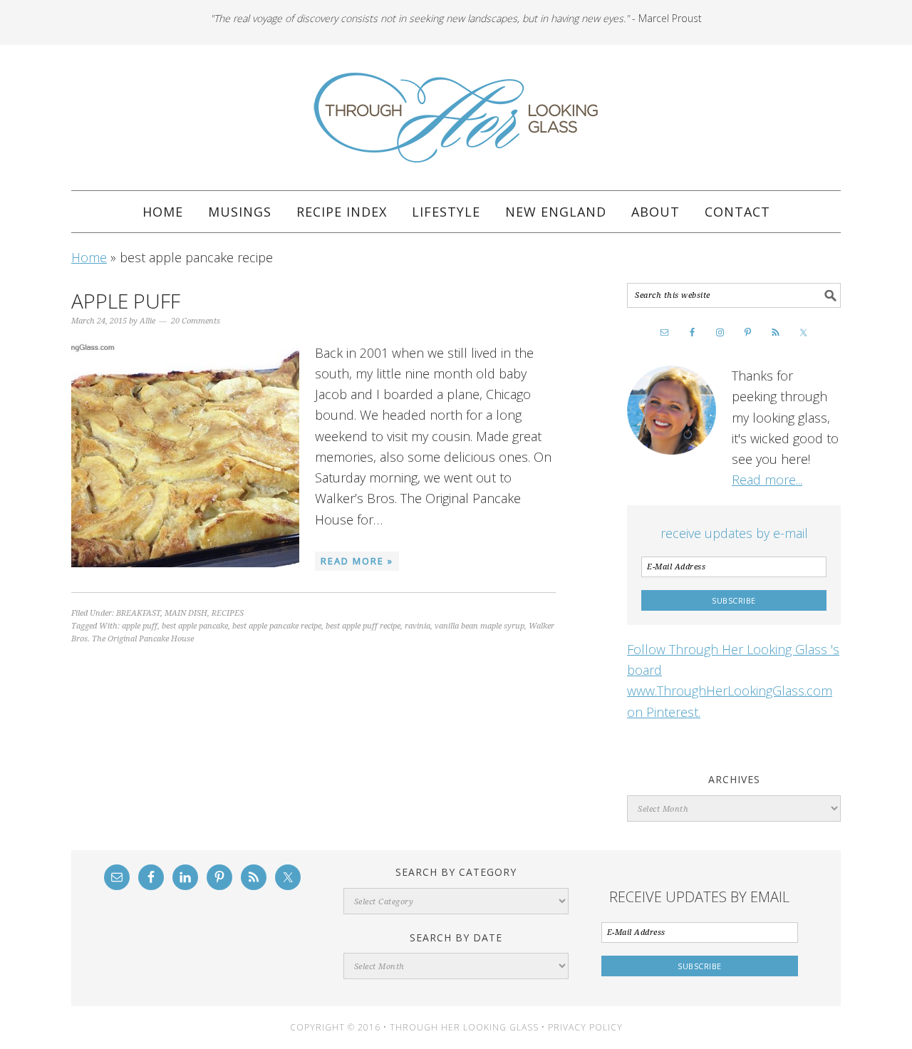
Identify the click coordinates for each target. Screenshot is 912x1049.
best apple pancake (195, 626)
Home (89, 257)
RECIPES (228, 613)
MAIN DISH (186, 613)
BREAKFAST (138, 613)
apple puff (139, 626)
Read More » (357, 560)
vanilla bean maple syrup (479, 626)
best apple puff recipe (363, 626)
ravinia (417, 626)
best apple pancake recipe (276, 626)
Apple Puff (125, 300)
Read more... (767, 479)
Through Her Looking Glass (456, 117)
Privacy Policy (585, 1027)
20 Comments (195, 321)
